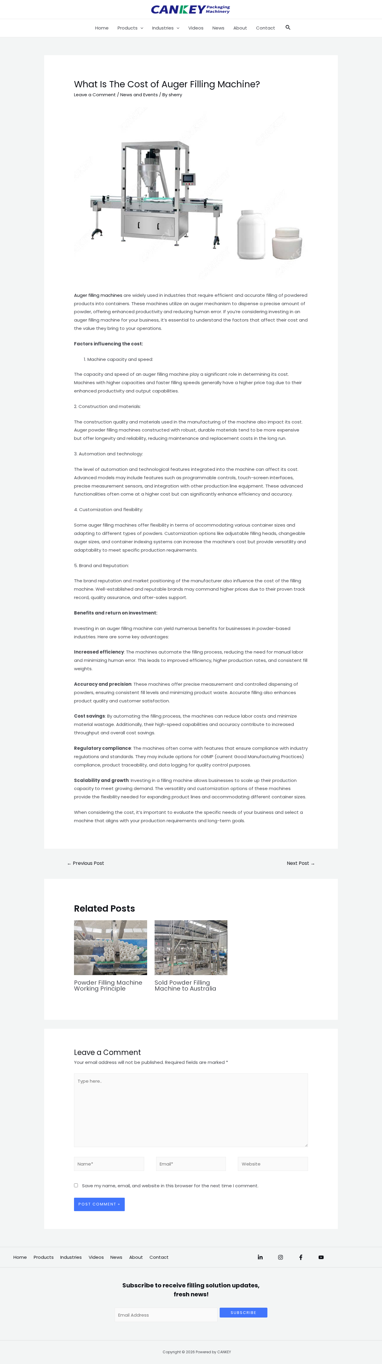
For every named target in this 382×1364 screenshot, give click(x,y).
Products (128, 28)
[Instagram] (280, 1257)
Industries (163, 28)
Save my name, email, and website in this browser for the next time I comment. (170, 1186)
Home (102, 28)
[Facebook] (301, 1257)
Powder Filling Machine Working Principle (108, 985)
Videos (196, 28)
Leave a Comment (95, 94)
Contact (265, 28)
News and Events (139, 94)
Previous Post (85, 863)
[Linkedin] (260, 1257)
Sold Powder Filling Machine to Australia (185, 985)
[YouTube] (321, 1257)
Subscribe (244, 1312)
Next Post (301, 863)
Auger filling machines (98, 295)
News (218, 28)
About (240, 28)
